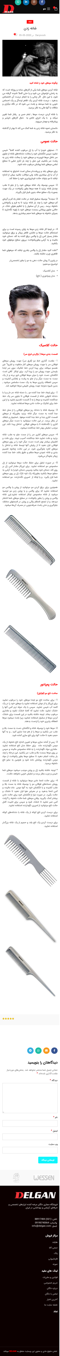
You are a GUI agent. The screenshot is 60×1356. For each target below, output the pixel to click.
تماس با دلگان (51, 1294)
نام (55, 1117)
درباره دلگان (52, 1288)
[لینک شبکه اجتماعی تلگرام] (30, 1050)
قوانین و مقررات (50, 1277)
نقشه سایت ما (51, 1305)
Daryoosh (40, 35)
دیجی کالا (53, 1247)
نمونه (55, 1264)
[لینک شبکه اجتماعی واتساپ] (38, 1050)
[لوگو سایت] (8, 8)
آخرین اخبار (52, 1299)
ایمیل (54, 1131)
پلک (56, 1253)
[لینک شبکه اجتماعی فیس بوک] (54, 1050)
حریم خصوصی (51, 1283)
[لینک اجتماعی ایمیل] (46, 1050)
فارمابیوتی (53, 1259)
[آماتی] (16, 1178)
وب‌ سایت (53, 1144)
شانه (30, 21)
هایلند (55, 1242)
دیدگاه (54, 1080)
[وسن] (44, 1178)
